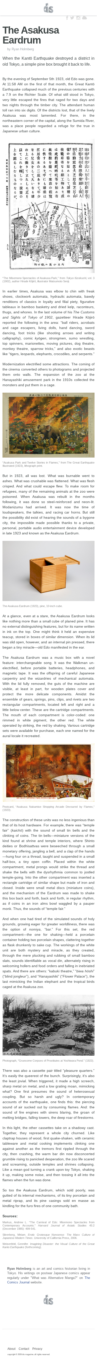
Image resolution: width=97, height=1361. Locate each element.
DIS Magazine (48, 8)
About (11, 1349)
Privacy (37, 1349)
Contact (24, 1349)
